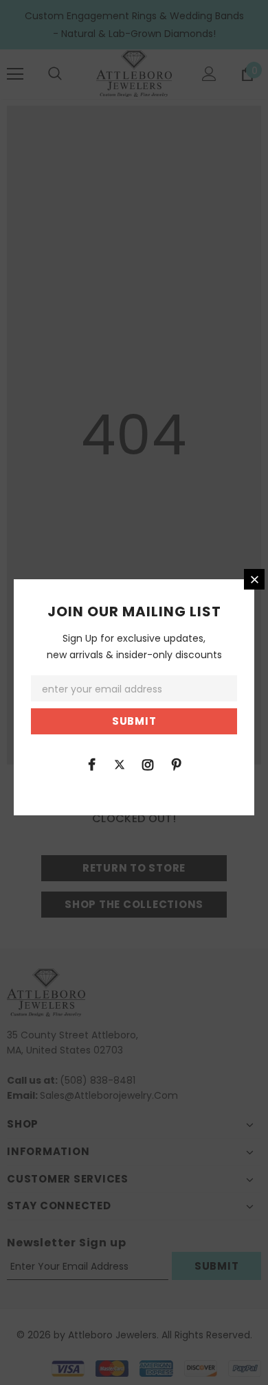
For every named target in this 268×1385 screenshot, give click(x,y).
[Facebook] (91, 764)
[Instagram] (147, 764)
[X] (119, 764)
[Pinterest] (176, 764)
